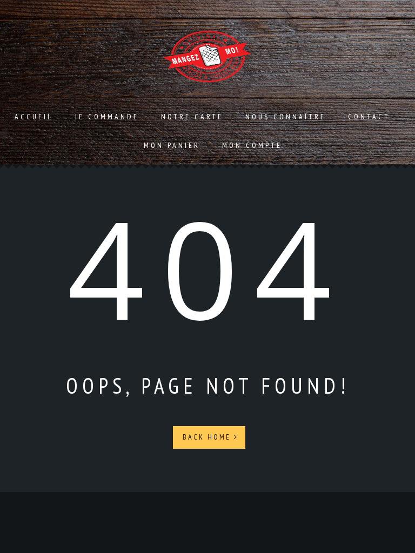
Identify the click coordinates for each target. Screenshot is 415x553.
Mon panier (172, 145)
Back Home (208, 437)
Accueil (34, 117)
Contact (369, 117)
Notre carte (192, 117)
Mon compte (252, 145)
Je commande (107, 117)
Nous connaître (285, 117)
